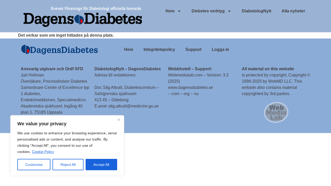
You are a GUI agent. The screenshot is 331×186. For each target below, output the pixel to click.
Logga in (220, 49)
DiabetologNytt (256, 11)
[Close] (119, 120)
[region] (67, 145)
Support (193, 49)
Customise (34, 164)
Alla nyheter (293, 11)
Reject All (68, 164)
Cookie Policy (43, 152)
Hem (170, 11)
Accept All (101, 164)
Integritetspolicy (159, 49)
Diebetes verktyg (208, 11)
